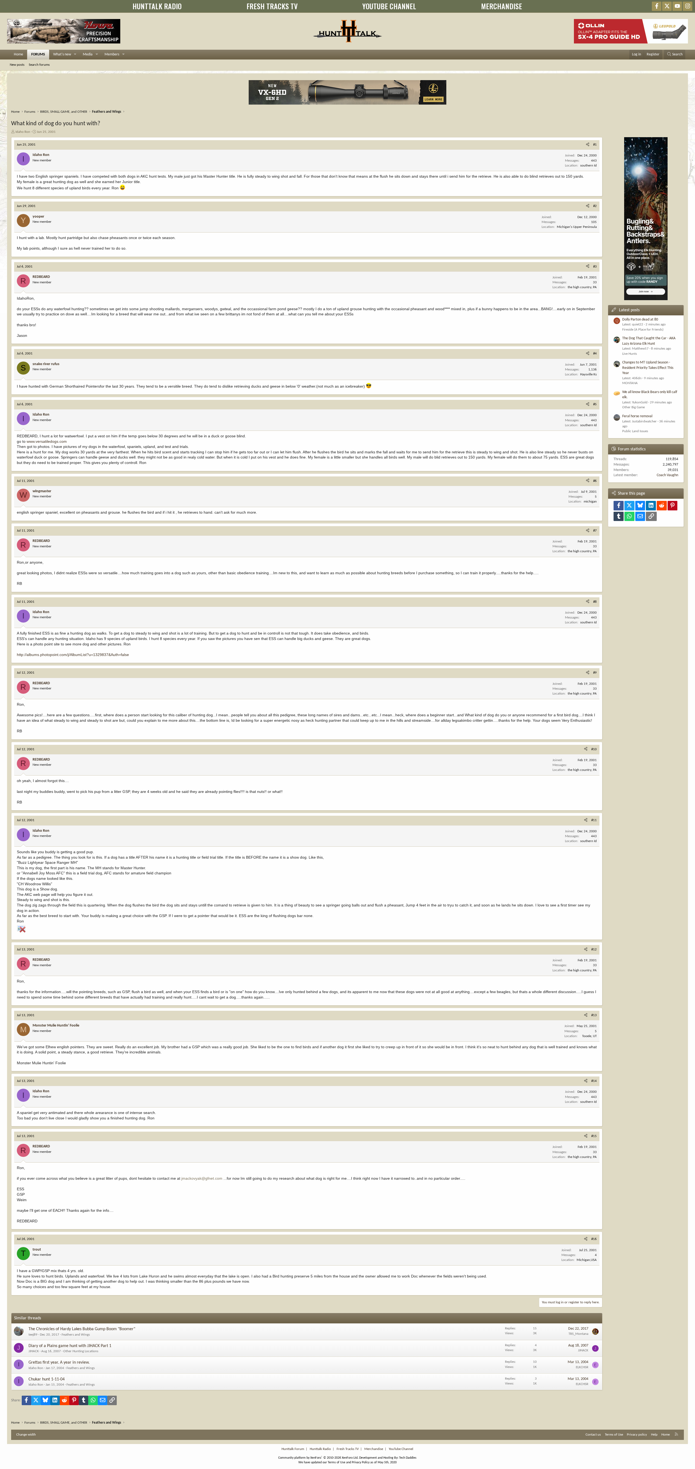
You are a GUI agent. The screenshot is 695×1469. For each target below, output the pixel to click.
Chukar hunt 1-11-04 (47, 1379)
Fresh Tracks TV (348, 1449)
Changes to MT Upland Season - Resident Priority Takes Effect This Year (647, 367)
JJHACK (34, 1351)
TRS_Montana (578, 1334)
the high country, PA (582, 287)
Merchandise (373, 1449)
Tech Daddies (407, 1457)
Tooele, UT (589, 1036)
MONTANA (630, 383)
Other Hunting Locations (80, 1351)
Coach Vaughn (667, 475)
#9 (595, 672)
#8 (595, 602)
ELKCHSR (582, 1367)
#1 (595, 144)
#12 (594, 949)
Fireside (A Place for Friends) (643, 329)
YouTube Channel (401, 1449)
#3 (595, 266)
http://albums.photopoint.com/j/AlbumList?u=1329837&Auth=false (73, 654)
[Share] (587, 145)
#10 (594, 749)
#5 (595, 404)
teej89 (33, 1334)
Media (88, 54)
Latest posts (629, 310)
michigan (590, 501)
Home (18, 54)
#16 (594, 1239)
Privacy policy (637, 1434)
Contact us (593, 1434)
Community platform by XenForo (318, 1457)
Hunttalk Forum (293, 1449)
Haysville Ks (588, 374)
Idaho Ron (22, 132)
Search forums (39, 65)
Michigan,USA (587, 1260)
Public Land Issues (635, 431)
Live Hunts (629, 354)
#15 (594, 1136)
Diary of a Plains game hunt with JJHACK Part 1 (70, 1346)
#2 (595, 206)
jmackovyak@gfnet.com (201, 1178)
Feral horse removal (637, 416)
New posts (17, 65)
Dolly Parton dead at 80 (640, 320)
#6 (595, 481)
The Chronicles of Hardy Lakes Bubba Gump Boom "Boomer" (82, 1329)
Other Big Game (633, 407)
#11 (594, 820)
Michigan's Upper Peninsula (577, 227)
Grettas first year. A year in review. (59, 1362)
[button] (75, 54)
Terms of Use (614, 1434)
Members (112, 54)
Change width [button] (26, 1434)
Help (654, 1434)
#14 (594, 1081)
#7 (595, 530)
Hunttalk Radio (320, 1449)
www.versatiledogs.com (47, 441)
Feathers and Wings (76, 1334)
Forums (38, 54)
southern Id (588, 165)
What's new (62, 54)
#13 (594, 1015)
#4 (595, 353)
